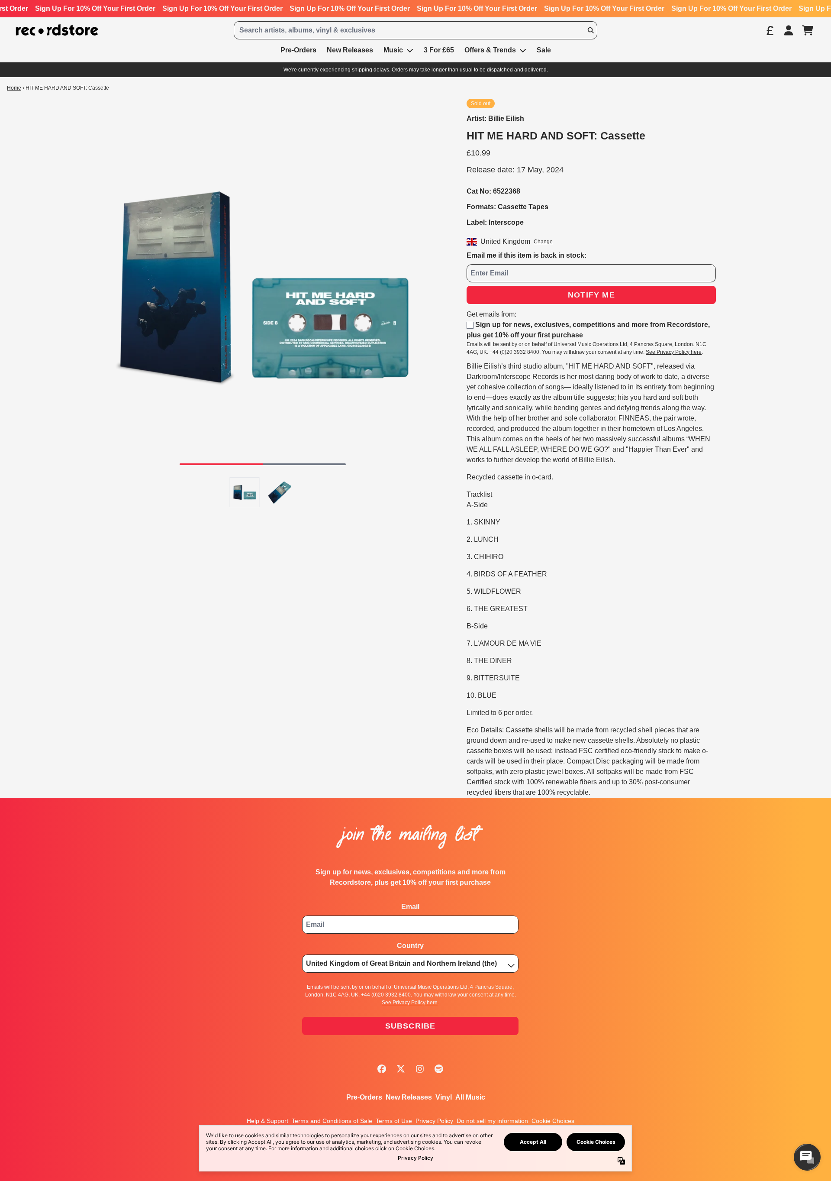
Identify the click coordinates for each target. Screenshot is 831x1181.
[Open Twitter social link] (400, 1068)
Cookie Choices (552, 1120)
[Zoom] (262, 285)
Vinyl (443, 1097)
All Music (470, 1097)
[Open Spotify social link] (438, 1068)
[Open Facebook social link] (381, 1068)
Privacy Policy (434, 1120)
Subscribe (410, 1026)
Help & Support (267, 1120)
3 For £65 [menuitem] (439, 50)
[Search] (590, 30)
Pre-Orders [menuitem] (298, 50)
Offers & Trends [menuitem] (490, 50)
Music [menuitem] (393, 50)
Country (410, 945)
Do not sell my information (492, 1120)
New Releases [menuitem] (350, 50)
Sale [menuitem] (544, 50)
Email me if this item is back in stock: (526, 255)
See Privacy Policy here (674, 352)
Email (410, 906)
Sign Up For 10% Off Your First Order (95, 8)
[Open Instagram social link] (419, 1068)
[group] (245, 492)
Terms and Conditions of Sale (332, 1120)
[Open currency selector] (769, 30)
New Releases (409, 1097)
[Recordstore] (57, 30)
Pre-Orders (364, 1097)
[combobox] (415, 30)
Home (14, 88)
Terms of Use (394, 1120)
